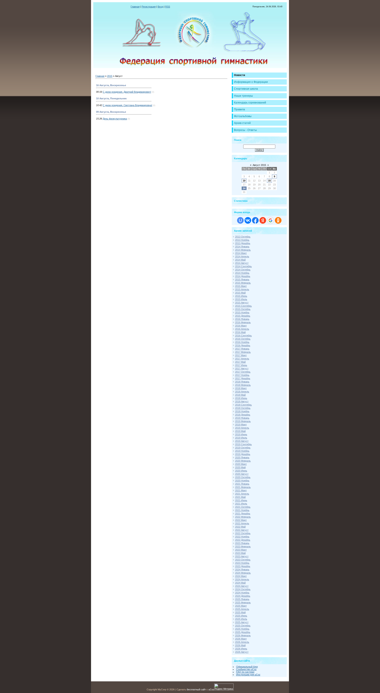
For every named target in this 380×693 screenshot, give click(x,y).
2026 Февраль (243, 635)
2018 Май (240, 395)
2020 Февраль (243, 460)
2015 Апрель (242, 289)
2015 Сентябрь (243, 306)
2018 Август (241, 401)
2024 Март (241, 576)
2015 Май (240, 292)
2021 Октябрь (242, 507)
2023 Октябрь (242, 559)
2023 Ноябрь (242, 563)
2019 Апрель (242, 427)
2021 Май (240, 497)
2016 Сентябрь (243, 335)
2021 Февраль (243, 487)
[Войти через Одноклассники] (278, 220)
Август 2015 (259, 165)
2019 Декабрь (242, 454)
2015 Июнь (241, 296)
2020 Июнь (241, 470)
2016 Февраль (243, 322)
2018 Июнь (241, 398)
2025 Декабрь (242, 632)
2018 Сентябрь (243, 404)
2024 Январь (242, 569)
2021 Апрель (242, 493)
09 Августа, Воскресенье (111, 112)
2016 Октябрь (242, 338)
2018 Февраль (243, 385)
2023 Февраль (243, 546)
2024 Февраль (243, 572)
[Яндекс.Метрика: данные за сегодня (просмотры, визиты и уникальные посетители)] (224, 687)
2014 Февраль (243, 250)
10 (244, 180)
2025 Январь (242, 599)
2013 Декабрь (242, 243)
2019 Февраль (243, 421)
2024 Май (240, 582)
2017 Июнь (241, 365)
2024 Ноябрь (242, 592)
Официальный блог (247, 666)
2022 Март (241, 520)
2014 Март (241, 253)
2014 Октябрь (242, 269)
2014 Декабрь (242, 276)
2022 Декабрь (242, 540)
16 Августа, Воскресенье (111, 85)
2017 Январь (242, 348)
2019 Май (240, 431)
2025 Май (240, 612)
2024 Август (241, 586)
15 (269, 180)
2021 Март (241, 490)
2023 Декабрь (242, 566)
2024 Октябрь (242, 589)
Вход (160, 6)
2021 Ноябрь (242, 510)
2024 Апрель (242, 579)
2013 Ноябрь (242, 240)
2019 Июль (241, 437)
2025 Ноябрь (242, 629)
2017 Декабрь (242, 378)
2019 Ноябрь (242, 451)
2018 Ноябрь (242, 411)
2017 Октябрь (242, 371)
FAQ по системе (245, 672)
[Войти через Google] (270, 220)
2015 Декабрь (242, 315)
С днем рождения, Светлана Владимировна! (127, 105)
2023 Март (241, 549)
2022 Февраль (243, 516)
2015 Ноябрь (242, 312)
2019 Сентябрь (243, 444)
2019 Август (241, 441)
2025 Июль (241, 619)
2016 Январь (242, 319)
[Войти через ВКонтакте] (248, 220)
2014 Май (240, 259)
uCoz (211, 689)
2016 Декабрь (242, 345)
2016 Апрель (242, 329)
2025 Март (241, 605)
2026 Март (241, 638)
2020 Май (240, 467)
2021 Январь (242, 484)
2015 (109, 76)
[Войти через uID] (240, 220)
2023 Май (240, 553)
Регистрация (149, 6)
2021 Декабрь (242, 513)
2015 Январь (242, 279)
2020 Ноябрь (242, 480)
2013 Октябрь (242, 236)
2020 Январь (242, 457)
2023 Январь (242, 543)
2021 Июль (241, 503)
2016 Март (241, 325)
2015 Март (241, 286)
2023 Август (241, 556)
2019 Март (241, 424)
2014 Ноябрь (242, 273)
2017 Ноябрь (242, 375)
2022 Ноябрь (242, 536)
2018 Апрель (242, 391)
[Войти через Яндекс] (262, 220)
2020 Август (241, 474)
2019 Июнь (241, 434)
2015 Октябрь (242, 309)
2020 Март (241, 464)
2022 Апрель (242, 523)
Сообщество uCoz (246, 669)
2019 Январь (242, 418)
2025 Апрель (242, 609)
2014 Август (241, 263)
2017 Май (240, 362)
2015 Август (241, 302)
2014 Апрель (242, 256)
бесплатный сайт (196, 689)
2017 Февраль (243, 352)
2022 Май (240, 526)
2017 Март (241, 355)
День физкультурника (115, 118)
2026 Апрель (242, 642)
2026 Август (241, 652)
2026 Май (240, 645)
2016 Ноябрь (242, 342)
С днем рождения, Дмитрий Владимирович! (127, 92)
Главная (135, 6)
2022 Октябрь (242, 533)
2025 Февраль (243, 602)
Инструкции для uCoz (248, 674)
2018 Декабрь (242, 414)
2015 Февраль (243, 282)
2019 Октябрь (242, 447)
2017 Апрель (242, 358)
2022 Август (241, 530)
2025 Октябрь (242, 625)
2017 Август (241, 368)
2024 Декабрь (242, 596)
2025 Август (241, 622)
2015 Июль (241, 299)
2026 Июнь (241, 648)
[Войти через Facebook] (255, 220)
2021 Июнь (241, 500)
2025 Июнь (241, 615)
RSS (167, 6)
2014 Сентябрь (243, 266)
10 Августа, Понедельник (111, 98)
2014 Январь (242, 246)
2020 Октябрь (242, 477)
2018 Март (241, 388)
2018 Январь (242, 381)
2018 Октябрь (242, 408)
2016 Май (240, 332)
